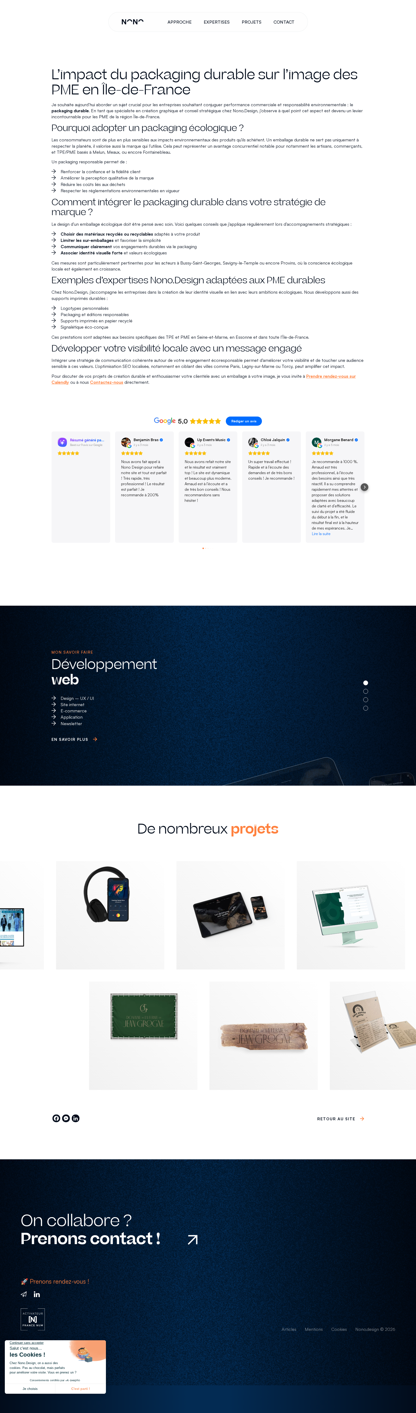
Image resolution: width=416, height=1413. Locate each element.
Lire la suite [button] (321, 533)
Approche (180, 22)
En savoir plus (70, 739)
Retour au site (336, 1118)
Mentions (314, 1329)
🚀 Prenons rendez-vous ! (55, 1281)
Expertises (217, 22)
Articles (289, 1329)
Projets (251, 22)
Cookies (339, 1329)
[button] (51, 487)
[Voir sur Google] (126, 442)
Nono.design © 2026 (375, 1329)
